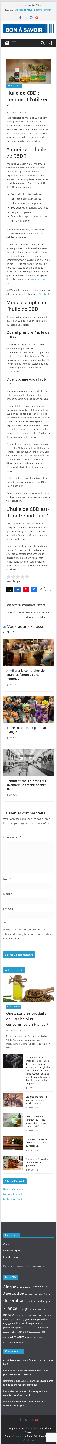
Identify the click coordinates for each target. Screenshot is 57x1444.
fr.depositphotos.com (37, 1266)
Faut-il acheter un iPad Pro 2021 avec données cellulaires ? (28, 615)
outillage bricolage (21, 1323)
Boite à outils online (13, 1188)
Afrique (9, 1286)
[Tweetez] (10, 589)
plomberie (43, 1327)
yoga (34, 1337)
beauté (13, 1294)
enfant (28, 1301)
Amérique (40, 1287)
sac (43, 1331)
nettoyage (23, 1319)
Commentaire (12, 837)
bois (26, 1294)
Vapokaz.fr (44, 294)
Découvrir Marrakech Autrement (26, 604)
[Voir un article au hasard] (50, 43)
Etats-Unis (37, 1301)
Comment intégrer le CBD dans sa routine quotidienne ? (36, 1142)
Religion (12, 1332)
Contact (7, 1244)
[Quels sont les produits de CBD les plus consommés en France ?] (28, 988)
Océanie (30, 1319)
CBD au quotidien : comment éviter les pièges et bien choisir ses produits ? (36, 1121)
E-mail (7, 893)
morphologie (38, 1315)
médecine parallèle (10, 1319)
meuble (17, 1315)
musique (48, 1314)
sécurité (7, 1337)
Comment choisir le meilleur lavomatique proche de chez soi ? (26, 785)
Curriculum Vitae (41, 1294)
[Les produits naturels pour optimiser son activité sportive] (13, 1102)
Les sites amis (10, 1257)
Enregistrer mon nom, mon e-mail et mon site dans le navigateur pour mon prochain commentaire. (27, 934)
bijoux (20, 1293)
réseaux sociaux (34, 1332)
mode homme (26, 1315)
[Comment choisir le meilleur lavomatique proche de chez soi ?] (28, 751)
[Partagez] (18, 589)
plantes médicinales (29, 1328)
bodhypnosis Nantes (13, 1199)
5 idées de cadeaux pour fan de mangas (28, 730)
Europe (45, 1301)
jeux (28, 1309)
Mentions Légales (12, 1250)
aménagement (24, 1287)
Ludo (24, 112)
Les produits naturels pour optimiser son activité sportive (32, 11)
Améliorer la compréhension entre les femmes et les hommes (26, 675)
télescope (28, 1337)
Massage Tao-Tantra (13, 1194)
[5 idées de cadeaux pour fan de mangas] (28, 698)
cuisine (31, 1294)
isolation (21, 1309)
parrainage (36, 1323)
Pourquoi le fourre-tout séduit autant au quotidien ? (37, 1162)
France (10, 1308)
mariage (8, 1315)
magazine (41, 1309)
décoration (14, 1300)
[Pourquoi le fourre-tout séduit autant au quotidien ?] (13, 1165)
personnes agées (12, 1327)
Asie (6, 1293)
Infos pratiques (14, 86)
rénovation (22, 1331)
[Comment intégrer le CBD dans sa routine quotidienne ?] (13, 1145)
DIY (50, 1293)
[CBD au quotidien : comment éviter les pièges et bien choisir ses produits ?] (13, 1123)
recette (6, 1332)
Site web (8, 908)
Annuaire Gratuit (23, 1266)
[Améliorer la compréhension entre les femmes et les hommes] (28, 641)
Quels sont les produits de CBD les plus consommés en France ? (27, 1019)
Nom (7, 879)
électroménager (22, 1341)
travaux (18, 1336)
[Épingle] (26, 589)
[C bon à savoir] (7, 43)
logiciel (34, 1309)
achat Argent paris (12, 1360)
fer (50, 1301)
